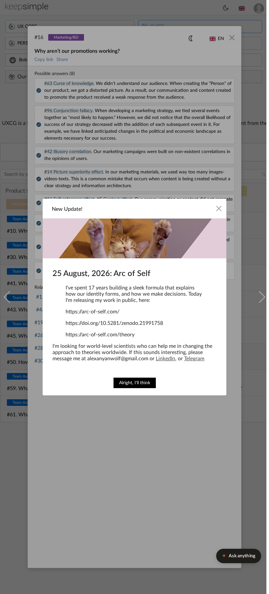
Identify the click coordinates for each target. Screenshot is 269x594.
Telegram (194, 358)
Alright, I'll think (134, 383)
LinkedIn (165, 358)
